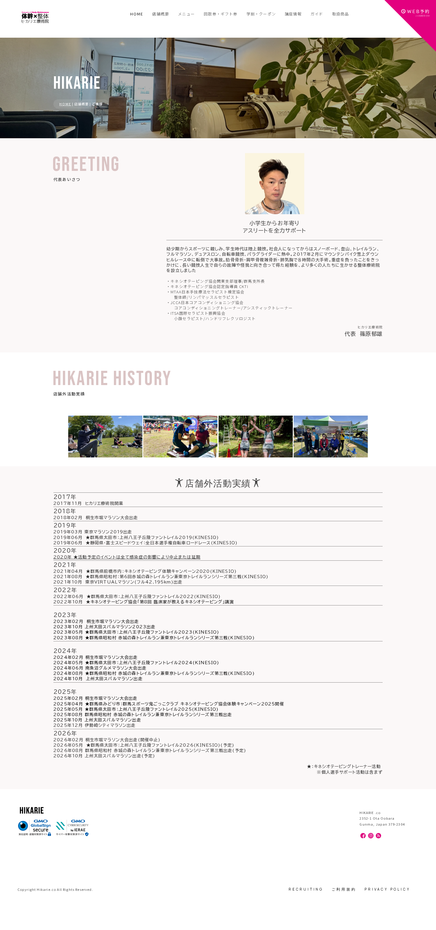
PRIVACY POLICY (387, 889)
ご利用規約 (344, 889)
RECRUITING (306, 889)
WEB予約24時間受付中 (418, 13)
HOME (136, 14)
